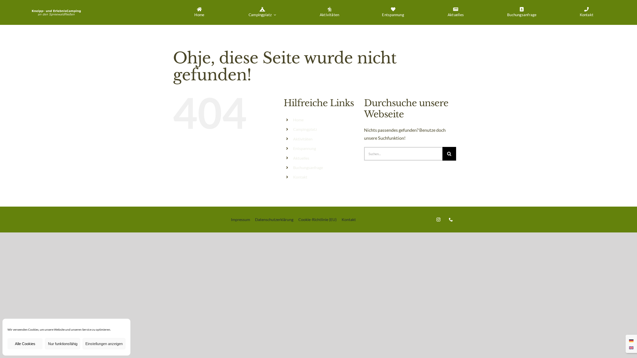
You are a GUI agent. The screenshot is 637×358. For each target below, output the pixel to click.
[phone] (451, 219)
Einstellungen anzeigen (104, 344)
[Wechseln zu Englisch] (631, 347)
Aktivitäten (303, 138)
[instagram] (438, 219)
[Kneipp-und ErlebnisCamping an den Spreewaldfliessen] (56, 9)
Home (298, 119)
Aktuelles (301, 158)
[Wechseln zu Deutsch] (631, 340)
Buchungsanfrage (308, 167)
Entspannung (304, 148)
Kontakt (300, 177)
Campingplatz (305, 129)
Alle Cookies (25, 344)
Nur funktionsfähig (62, 344)
